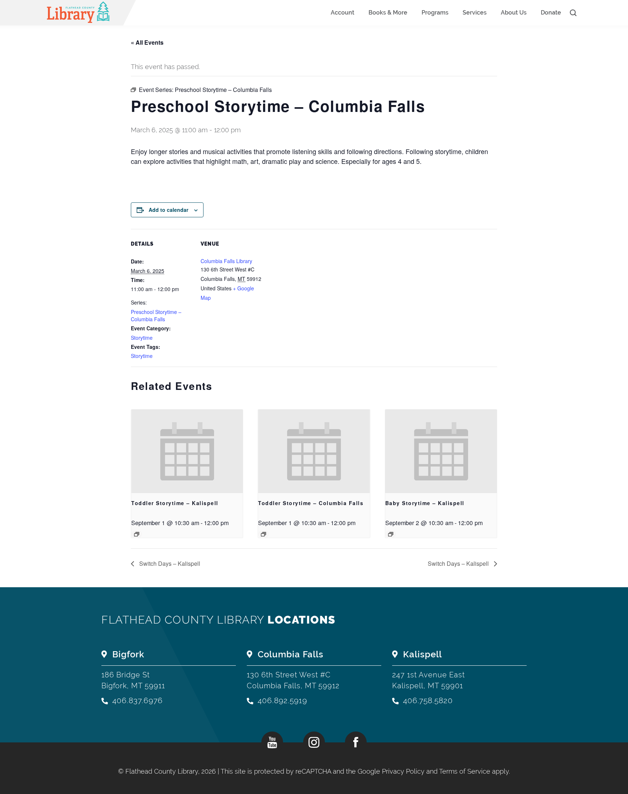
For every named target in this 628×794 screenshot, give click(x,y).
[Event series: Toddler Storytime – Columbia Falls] (263, 534)
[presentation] (187, 451)
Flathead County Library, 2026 (171, 771)
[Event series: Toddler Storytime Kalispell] (136, 534)
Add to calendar (168, 209)
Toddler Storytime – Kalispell (174, 503)
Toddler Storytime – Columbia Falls (310, 503)
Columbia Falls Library (226, 261)
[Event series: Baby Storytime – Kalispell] (390, 534)
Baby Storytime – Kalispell (424, 503)
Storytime (142, 337)
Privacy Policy (403, 771)
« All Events (147, 42)
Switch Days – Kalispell (169, 563)
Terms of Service (464, 771)
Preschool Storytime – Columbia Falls (156, 315)
